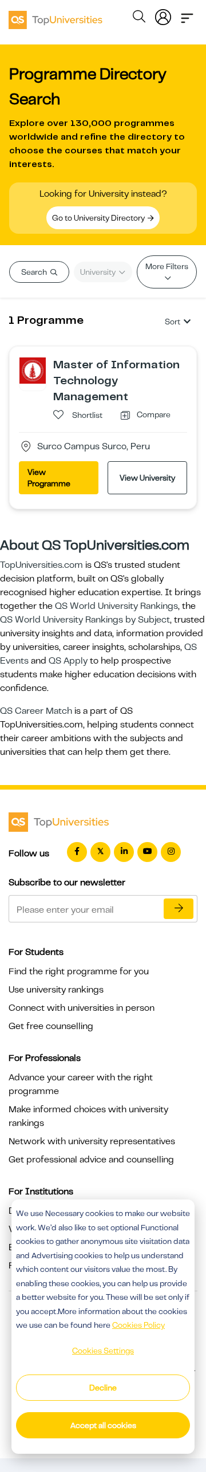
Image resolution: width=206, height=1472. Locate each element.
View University (147, 478)
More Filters (166, 266)
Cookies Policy (138, 1325)
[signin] (163, 15)
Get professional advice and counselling (91, 1159)
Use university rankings (56, 989)
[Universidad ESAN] (32, 370)
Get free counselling (51, 1026)
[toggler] (187, 15)
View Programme (48, 478)
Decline (103, 1387)
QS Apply (68, 660)
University (98, 272)
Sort (172, 321)
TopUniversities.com (41, 565)
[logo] (55, 16)
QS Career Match (36, 711)
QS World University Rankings (116, 606)
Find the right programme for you (79, 971)
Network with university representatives (92, 1141)
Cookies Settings (103, 1350)
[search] (139, 18)
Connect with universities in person (81, 1008)
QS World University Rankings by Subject (85, 619)
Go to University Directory (99, 218)
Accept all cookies (103, 1425)
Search (35, 272)
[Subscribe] (178, 908)
